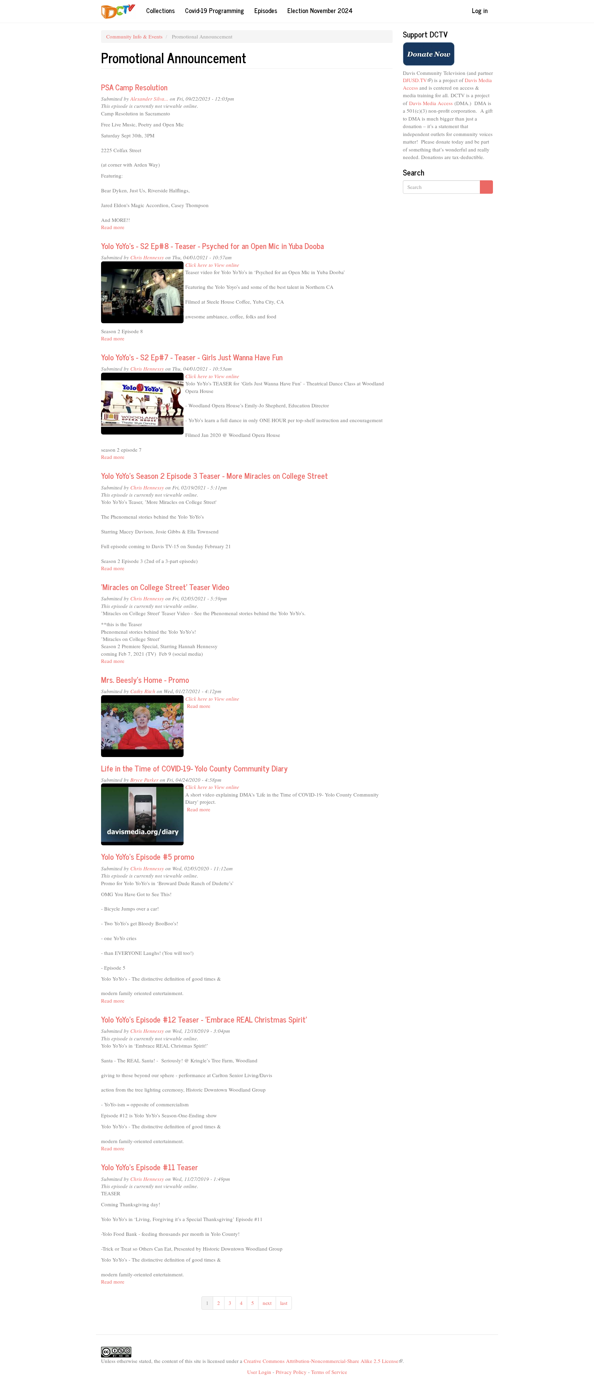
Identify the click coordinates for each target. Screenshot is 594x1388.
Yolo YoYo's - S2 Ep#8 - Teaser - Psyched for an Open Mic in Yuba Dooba (212, 245)
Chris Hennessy (147, 257)
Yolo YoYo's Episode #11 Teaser (149, 1167)
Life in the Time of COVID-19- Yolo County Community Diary (194, 768)
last (283, 1302)
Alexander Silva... (149, 98)
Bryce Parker (144, 779)
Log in (480, 10)
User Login (259, 1371)
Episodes (265, 10)
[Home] (121, 11)
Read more (112, 227)
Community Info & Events (134, 36)
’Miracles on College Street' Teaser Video (165, 586)
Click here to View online (212, 264)
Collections (160, 10)
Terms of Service (329, 1371)
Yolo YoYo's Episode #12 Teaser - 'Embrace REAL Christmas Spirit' (204, 1019)
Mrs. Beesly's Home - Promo (145, 679)
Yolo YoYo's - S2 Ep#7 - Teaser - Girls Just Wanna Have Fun (192, 357)
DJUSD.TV (417, 80)
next (267, 1302)
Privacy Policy (291, 1371)
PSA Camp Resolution (134, 87)
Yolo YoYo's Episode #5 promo (147, 856)
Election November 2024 (320, 10)
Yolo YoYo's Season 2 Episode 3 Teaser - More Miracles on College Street (214, 475)
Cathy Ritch (142, 691)
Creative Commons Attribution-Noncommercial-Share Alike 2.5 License (323, 1360)
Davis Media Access (431, 103)
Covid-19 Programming (214, 10)
